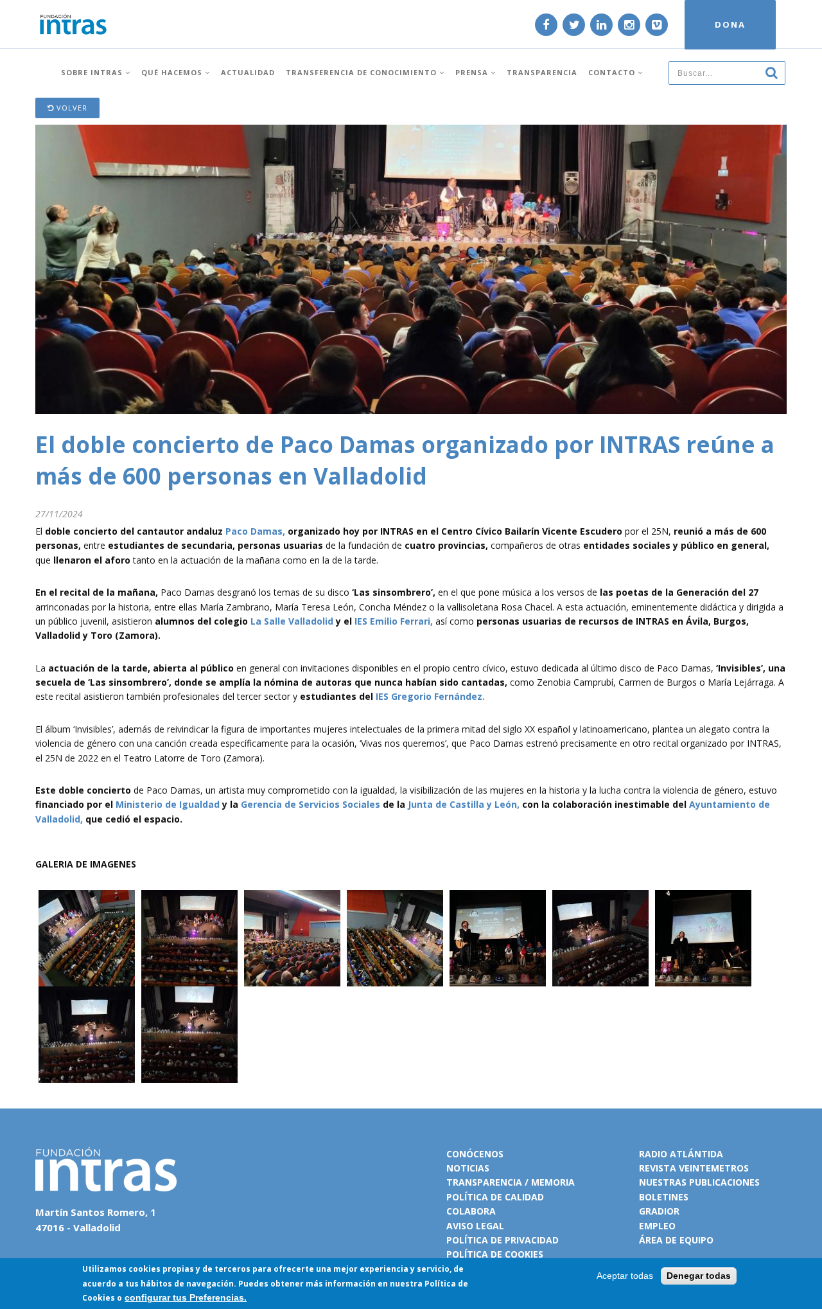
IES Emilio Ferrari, (393, 621)
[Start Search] (771, 72)
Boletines (663, 1197)
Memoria (553, 1182)
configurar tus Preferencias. (186, 1297)
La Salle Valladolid (291, 621)
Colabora (471, 1211)
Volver (70, 107)
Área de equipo (676, 1240)
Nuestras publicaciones (699, 1182)
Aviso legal (475, 1226)
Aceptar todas (625, 1275)
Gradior (659, 1211)
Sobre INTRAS (93, 72)
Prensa (473, 72)
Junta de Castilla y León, (464, 804)
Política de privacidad (502, 1240)
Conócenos (474, 1154)
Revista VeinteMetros (694, 1168)
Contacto (613, 72)
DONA (730, 24)
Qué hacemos (173, 72)
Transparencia (542, 72)
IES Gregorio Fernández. (430, 696)
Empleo (657, 1226)
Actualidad (248, 72)
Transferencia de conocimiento (362, 72)
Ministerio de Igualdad (168, 804)
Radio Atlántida (681, 1154)
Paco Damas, (255, 531)
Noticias (467, 1168)
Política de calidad (495, 1197)
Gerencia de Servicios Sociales (310, 804)
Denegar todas (699, 1275)
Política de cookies (494, 1254)
